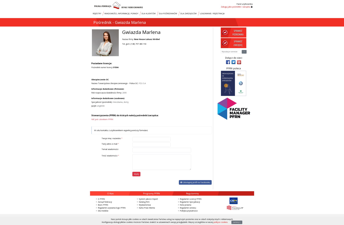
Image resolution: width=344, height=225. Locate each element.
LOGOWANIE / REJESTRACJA (212, 13)
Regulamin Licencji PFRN (190, 199)
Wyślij (136, 174)
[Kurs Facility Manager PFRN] (234, 110)
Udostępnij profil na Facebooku (196, 182)
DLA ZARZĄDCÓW (188, 13)
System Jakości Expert (148, 199)
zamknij (236, 222)
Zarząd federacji (105, 202)
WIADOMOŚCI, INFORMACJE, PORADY (121, 13)
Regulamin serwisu (188, 208)
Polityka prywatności (189, 210)
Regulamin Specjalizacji (190, 202)
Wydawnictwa (145, 205)
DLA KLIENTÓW (148, 13)
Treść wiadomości (109, 155)
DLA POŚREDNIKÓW (168, 13)
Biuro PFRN (103, 205)
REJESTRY (97, 13)
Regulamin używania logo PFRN (112, 208)
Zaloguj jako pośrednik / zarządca (235, 6)
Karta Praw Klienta (147, 208)
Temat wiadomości (110, 149)
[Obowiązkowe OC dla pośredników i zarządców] (233, 83)
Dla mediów (103, 210)
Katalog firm (144, 202)
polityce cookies (221, 222)
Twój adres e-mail (109, 144)
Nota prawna (185, 205)
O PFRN (101, 199)
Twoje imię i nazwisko (111, 138)
